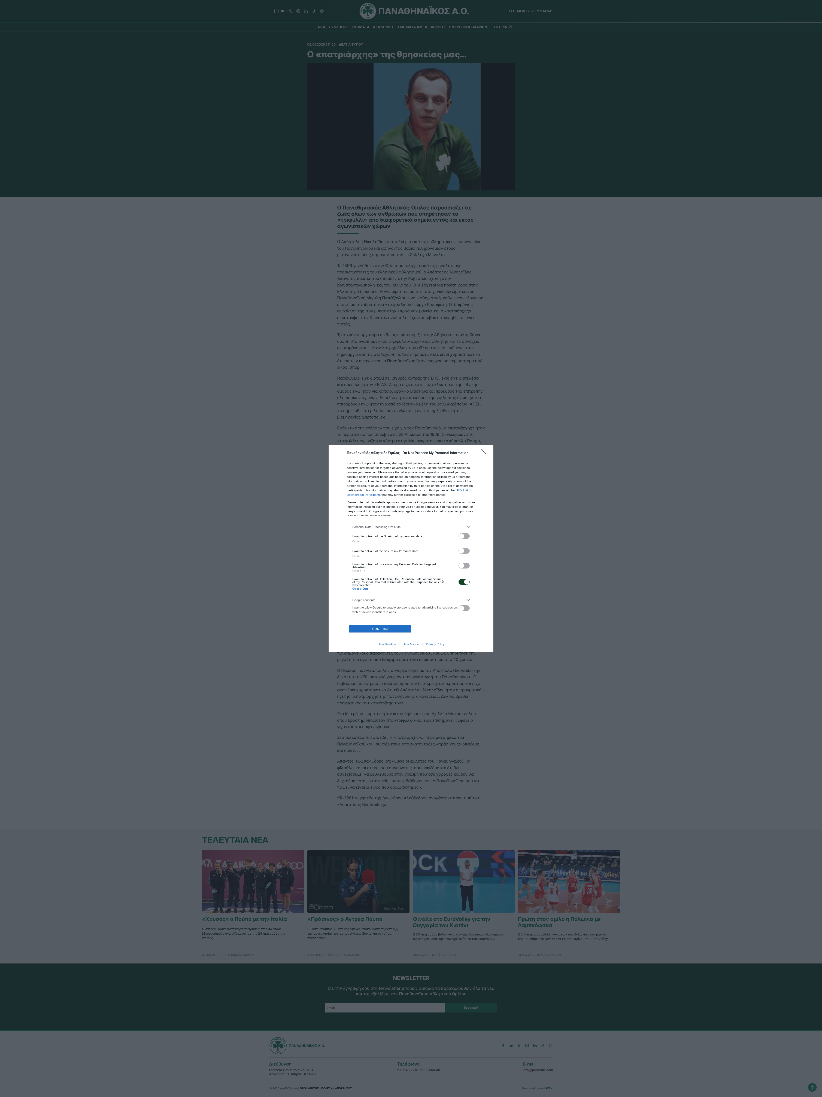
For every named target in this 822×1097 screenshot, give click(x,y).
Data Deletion (387, 644)
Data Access (411, 644)
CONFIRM (380, 629)
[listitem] (411, 526)
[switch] (464, 536)
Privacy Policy (435, 644)
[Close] (485, 453)
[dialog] (411, 548)
